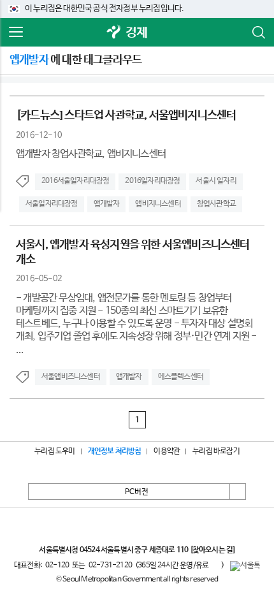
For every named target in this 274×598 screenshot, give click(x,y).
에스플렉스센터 (180, 376)
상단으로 (237, 491)
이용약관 (167, 451)
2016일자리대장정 (152, 181)
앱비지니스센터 (157, 204)
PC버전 (136, 492)
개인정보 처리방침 (114, 451)
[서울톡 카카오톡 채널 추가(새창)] (245, 566)
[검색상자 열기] (258, 32)
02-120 (57, 565)
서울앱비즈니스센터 (70, 376)
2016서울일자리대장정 (75, 181)
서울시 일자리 (216, 181)
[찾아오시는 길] (212, 550)
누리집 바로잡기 (216, 451)
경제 (136, 33)
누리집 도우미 (54, 451)
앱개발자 (107, 204)
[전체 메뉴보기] (15, 32)
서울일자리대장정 (51, 204)
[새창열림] (114, 32)
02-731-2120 (110, 565)
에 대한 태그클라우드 (75, 60)
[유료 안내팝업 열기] (214, 565)
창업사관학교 (216, 204)
